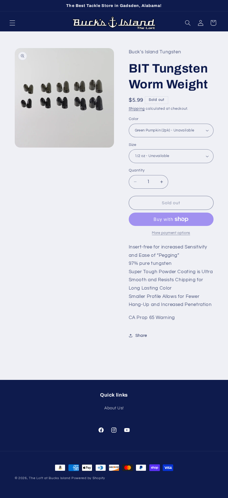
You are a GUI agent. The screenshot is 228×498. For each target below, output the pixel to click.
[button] (12, 22)
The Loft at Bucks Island (49, 478)
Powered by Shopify (88, 478)
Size (133, 145)
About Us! (114, 408)
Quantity (137, 170)
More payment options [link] (171, 233)
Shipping (137, 109)
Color (134, 119)
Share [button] (141, 335)
